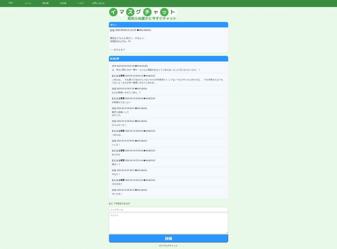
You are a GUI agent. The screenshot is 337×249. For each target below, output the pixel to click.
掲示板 (45, 3)
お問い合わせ (98, 3)
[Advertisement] (304, 60)
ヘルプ (81, 3)
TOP (10, 3)
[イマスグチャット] (168, 14)
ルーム (28, 3)
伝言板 (63, 3)
